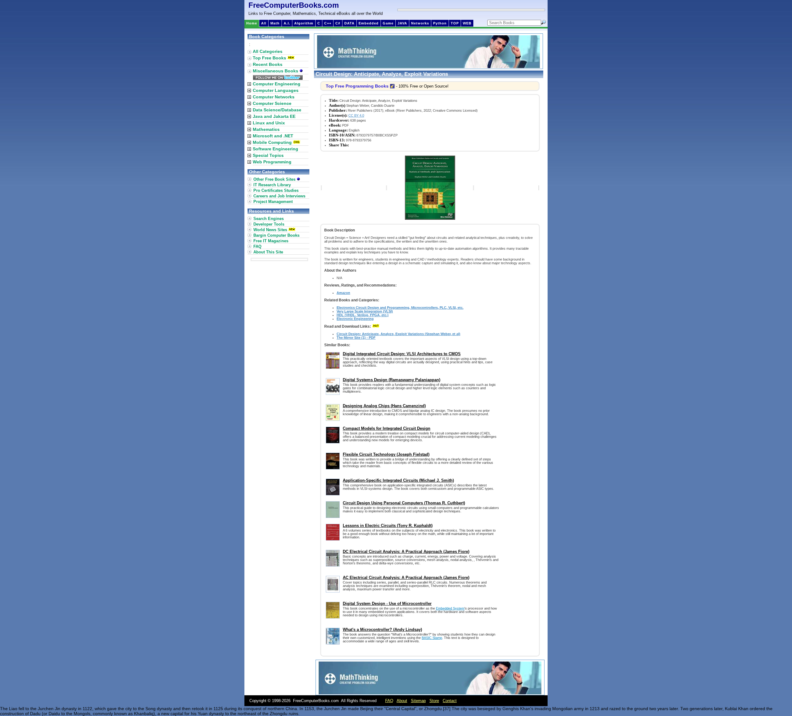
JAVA (402, 23)
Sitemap (418, 700)
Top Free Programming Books (357, 86)
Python (440, 23)
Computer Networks (274, 96)
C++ (327, 23)
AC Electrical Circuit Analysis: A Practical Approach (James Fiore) (406, 577)
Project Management (273, 201)
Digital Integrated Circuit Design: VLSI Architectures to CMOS (402, 354)
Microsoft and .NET (273, 135)
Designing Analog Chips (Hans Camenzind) (384, 405)
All (263, 23)
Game (388, 23)
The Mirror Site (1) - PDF (356, 337)
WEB (467, 23)
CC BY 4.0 (356, 115)
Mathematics (266, 129)
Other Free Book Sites (275, 179)
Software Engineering (275, 148)
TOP (455, 23)
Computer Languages (276, 90)
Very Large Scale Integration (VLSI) (365, 311)
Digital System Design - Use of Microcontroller (387, 603)
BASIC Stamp (432, 638)
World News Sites (270, 229)
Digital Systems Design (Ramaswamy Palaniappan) (391, 379)
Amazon (343, 293)
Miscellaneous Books (276, 70)
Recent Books (267, 64)
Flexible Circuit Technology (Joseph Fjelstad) (386, 454)
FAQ (257, 246)
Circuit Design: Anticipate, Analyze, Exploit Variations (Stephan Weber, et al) (398, 334)
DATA (349, 23)
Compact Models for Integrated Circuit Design (386, 428)
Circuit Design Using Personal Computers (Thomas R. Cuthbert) (404, 503)
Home (251, 23)
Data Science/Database (277, 109)
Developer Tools (268, 224)
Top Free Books (269, 57)
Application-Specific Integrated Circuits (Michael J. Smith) (398, 480)
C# (337, 23)
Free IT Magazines (270, 241)
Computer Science (272, 103)
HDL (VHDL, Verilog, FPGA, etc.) (363, 315)
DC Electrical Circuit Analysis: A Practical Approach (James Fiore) (406, 551)
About (402, 700)
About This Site (268, 252)
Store (434, 700)
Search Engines (268, 218)
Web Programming (272, 161)
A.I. (287, 23)
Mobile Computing (272, 142)
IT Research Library (272, 185)
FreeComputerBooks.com (293, 5)
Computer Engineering (276, 83)
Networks (420, 23)
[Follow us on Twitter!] (278, 78)
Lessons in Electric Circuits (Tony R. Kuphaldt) (388, 525)
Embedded (369, 23)
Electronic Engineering (355, 319)
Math (275, 23)
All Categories (267, 51)
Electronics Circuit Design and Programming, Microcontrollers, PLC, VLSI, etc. (400, 307)
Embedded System (450, 608)
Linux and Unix (269, 122)
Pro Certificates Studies (276, 190)
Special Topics (268, 155)
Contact (450, 700)
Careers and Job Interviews (279, 196)
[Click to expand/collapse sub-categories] (249, 84)
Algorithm (303, 23)
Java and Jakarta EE (274, 116)
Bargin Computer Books (276, 235)
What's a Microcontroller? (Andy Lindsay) (382, 629)
